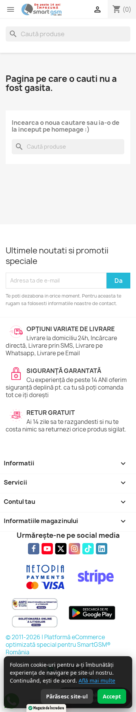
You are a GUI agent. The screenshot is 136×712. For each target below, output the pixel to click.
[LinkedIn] (101, 548)
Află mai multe (97, 680)
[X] (60, 548)
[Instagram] (74, 548)
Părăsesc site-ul (67, 696)
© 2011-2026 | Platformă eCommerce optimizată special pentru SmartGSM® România (58, 644)
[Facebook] (33, 548)
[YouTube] (47, 548)
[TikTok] (88, 548)
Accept (112, 696)
